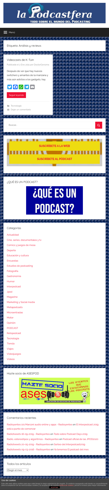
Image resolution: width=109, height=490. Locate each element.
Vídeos (11, 359)
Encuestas (12, 260)
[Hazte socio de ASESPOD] (54, 391)
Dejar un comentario (21, 109)
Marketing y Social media (21, 302)
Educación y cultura (18, 255)
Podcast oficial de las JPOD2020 (80, 439)
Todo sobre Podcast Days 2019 (70, 434)
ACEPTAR (54, 487)
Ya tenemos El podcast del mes (71, 449)
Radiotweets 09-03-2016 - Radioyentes (28, 449)
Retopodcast (14, 333)
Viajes (10, 348)
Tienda (10, 343)
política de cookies (66, 485)
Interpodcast (14, 286)
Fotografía (12, 271)
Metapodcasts (15, 307)
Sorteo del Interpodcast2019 (69, 444)
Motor (10, 317)
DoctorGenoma (41, 64)
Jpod (9, 291)
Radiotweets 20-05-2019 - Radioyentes (28, 444)
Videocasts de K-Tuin (20, 60)
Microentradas (15, 312)
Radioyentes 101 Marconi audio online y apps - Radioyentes (39, 424)
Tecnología (16, 106)
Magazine (12, 296)
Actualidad (13, 234)
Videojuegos (14, 353)
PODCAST (12, 328)
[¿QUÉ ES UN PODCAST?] (54, 200)
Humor (11, 281)
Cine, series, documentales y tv (24, 240)
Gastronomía (14, 276)
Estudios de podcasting (20, 265)
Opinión (11, 322)
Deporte (11, 250)
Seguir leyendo (16, 95)
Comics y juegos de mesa (21, 245)
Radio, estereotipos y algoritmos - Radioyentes (33, 439)
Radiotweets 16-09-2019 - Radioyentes (28, 434)
